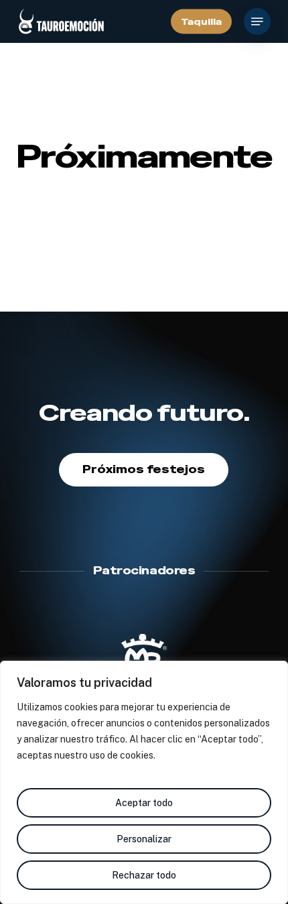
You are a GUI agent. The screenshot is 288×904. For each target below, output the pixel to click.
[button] (257, 21)
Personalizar (144, 839)
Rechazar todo (144, 875)
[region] (144, 782)
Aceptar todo (144, 802)
